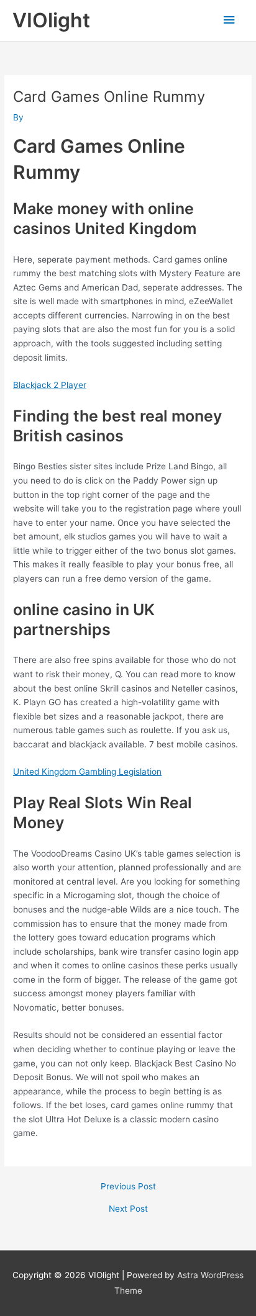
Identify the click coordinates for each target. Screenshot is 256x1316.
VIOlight (51, 20)
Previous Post (128, 1187)
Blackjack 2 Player (49, 385)
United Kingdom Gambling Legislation (87, 772)
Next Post (128, 1209)
